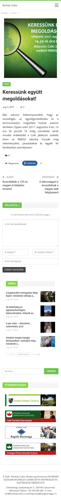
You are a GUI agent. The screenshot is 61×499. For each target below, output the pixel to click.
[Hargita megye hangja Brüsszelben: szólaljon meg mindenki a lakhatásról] (47, 341)
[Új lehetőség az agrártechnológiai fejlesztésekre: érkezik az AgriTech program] (47, 310)
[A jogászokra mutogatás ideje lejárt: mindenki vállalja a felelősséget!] (47, 296)
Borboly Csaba (10, 5)
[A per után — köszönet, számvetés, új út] (47, 327)
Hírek (6, 84)
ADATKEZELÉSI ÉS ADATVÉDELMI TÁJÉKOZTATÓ (37, 481)
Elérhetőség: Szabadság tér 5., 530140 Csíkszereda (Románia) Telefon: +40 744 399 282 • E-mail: (30, 489)
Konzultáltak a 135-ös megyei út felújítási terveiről (15, 185)
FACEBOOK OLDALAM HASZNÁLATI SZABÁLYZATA (31, 478)
